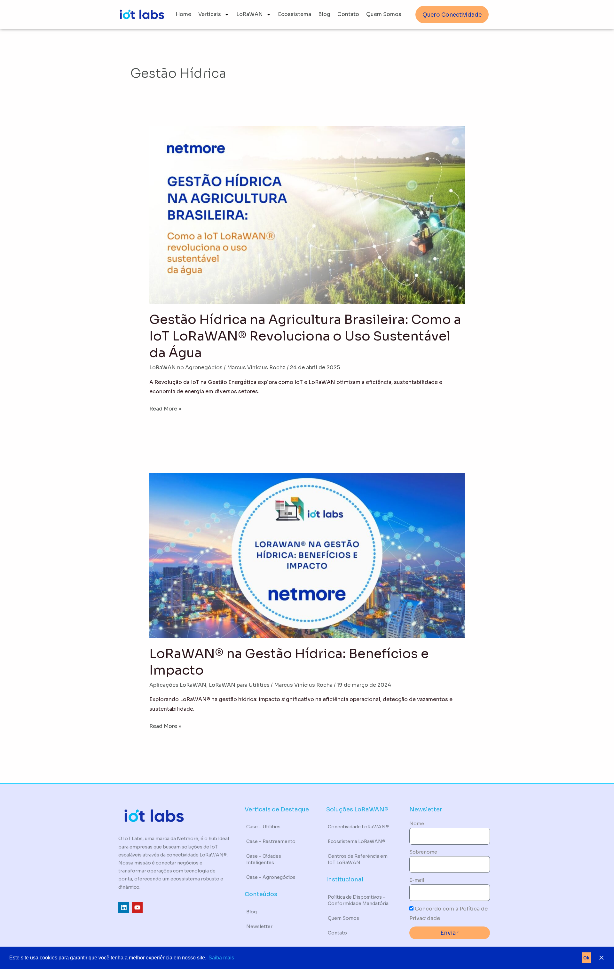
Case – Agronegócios (270, 877)
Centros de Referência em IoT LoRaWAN (358, 859)
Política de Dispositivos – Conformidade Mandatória (358, 900)
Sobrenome (423, 852)
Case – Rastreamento (270, 841)
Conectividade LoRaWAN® (358, 827)
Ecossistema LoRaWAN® (356, 841)
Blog (324, 14)
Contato (348, 14)
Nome (416, 823)
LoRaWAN (249, 14)
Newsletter (259, 926)
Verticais (209, 14)
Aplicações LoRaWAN (177, 685)
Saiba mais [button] (221, 957)
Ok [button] (586, 957)
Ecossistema (294, 14)
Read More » (165, 408)
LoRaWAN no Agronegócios (186, 367)
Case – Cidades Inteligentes (263, 859)
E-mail (416, 880)
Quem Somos (383, 14)
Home (183, 14)
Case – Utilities (263, 827)
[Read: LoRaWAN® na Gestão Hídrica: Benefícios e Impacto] (307, 554)
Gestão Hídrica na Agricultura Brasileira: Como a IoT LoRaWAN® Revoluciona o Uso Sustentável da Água (305, 336)
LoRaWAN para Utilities (239, 685)
